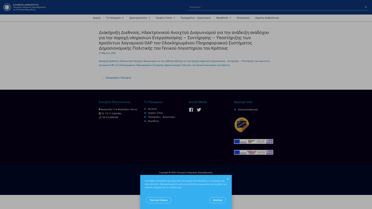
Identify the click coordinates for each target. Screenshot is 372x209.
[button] (158, 200)
